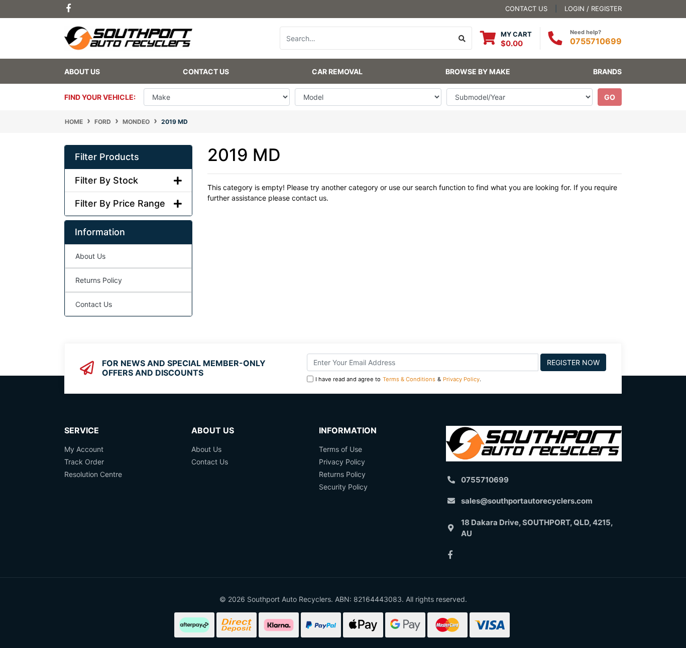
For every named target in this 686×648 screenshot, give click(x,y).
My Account (83, 449)
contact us (526, 9)
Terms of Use (340, 449)
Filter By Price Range (120, 203)
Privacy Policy (461, 379)
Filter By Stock (106, 180)
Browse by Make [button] (477, 71)
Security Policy (343, 486)
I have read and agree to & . (398, 379)
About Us (82, 71)
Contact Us (206, 71)
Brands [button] (607, 71)
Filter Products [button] (107, 156)
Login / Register (593, 9)
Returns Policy (98, 280)
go (609, 97)
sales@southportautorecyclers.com (527, 501)
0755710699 (596, 41)
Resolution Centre (93, 474)
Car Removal (337, 71)
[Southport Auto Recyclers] (128, 37)
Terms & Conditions (409, 379)
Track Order (84, 461)
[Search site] (462, 38)
